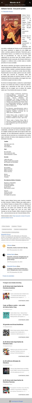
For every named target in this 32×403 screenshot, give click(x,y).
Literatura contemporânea (20, 229)
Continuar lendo (23, 300)
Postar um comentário (8, 276)
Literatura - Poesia (16, 226)
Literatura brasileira (7, 229)
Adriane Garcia (11, 254)
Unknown (9, 245)
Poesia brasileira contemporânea (10, 232)
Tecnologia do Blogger (17, 401)
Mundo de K (15, 2)
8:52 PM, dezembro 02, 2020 (14, 250)
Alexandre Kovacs (12, 266)
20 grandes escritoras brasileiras (13, 324)
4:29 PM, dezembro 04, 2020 (14, 262)
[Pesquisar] (30, 3)
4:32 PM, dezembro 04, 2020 (14, 272)
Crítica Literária (6, 226)
